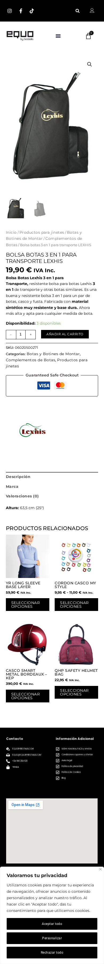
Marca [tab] (12, 486)
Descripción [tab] (18, 476)
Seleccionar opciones (25, 604)
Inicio (11, 232)
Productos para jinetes (41, 232)
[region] (52, 915)
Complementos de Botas (30, 360)
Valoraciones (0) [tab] (22, 496)
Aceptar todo (52, 924)
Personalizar (52, 938)
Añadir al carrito (64, 334)
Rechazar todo (52, 952)
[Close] (100, 869)
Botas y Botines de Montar (53, 353)
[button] (77, 11)
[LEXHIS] (32, 430)
